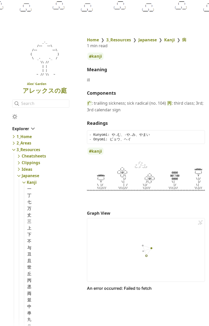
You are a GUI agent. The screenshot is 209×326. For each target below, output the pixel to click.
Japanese (30, 175)
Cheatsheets (34, 156)
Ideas (27, 169)
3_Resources (28, 149)
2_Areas (24, 143)
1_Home (24, 136)
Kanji (32, 182)
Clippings (31, 162)
